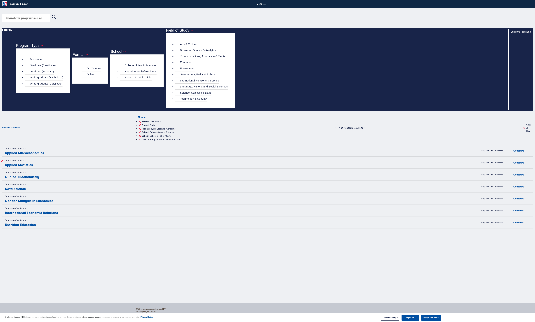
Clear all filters (528, 128)
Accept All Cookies (431, 318)
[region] (267, 317)
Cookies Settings (390, 318)
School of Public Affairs (138, 77)
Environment (187, 68)
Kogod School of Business (140, 71)
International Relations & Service (199, 80)
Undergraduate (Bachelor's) (46, 77)
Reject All (410, 318)
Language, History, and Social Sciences (204, 86)
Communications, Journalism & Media (202, 56)
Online (90, 74)
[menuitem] (44, 60)
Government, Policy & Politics (197, 74)
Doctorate (36, 59)
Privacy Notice (146, 317)
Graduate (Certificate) (43, 65)
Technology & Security (193, 98)
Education (186, 62)
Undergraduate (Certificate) (46, 83)
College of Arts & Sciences (140, 65)
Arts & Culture (188, 44)
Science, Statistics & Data (195, 92)
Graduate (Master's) (42, 71)
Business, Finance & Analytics (198, 50)
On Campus (94, 68)
